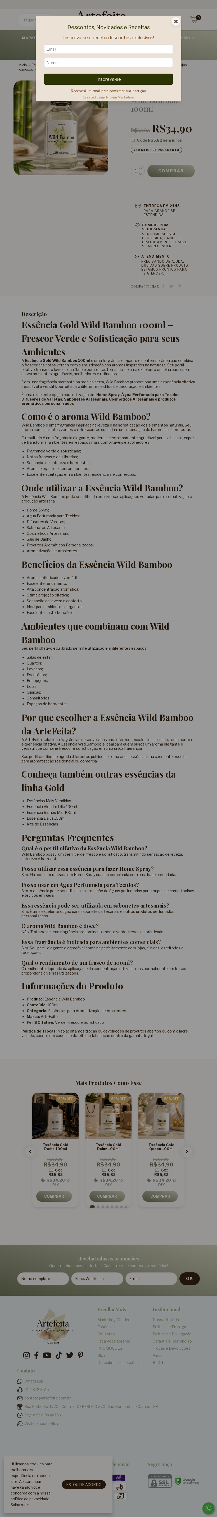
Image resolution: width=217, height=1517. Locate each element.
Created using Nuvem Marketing (108, 97)
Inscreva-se (108, 79)
